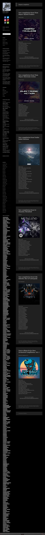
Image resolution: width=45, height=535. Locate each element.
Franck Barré (4, 330)
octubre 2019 (4, 199)
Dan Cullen (4, 268)
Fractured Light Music (5, 329)
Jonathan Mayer (4, 368)
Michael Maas (4, 394)
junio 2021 (4, 171)
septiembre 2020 (5, 183)
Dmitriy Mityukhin (5, 286)
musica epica (6, 405)
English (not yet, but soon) (6, 30)
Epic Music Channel (5, 111)
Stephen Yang (4, 490)
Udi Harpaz (8, 521)
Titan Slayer (4, 509)
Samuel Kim (5, 471)
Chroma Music (4, 259)
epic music (25, 66)
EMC (7, 105)
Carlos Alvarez (5, 247)
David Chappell (4, 277)
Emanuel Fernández (5, 295)
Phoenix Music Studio (5, 437)
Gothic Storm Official (6, 117)
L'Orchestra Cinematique (6, 376)
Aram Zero (4, 238)
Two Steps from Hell (6, 520)
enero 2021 (4, 178)
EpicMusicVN (5, 311)
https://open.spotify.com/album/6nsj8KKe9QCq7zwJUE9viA (29, 398)
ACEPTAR (22, 534)
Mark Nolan (4, 387)
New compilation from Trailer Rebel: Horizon (29, 138)
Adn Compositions (8, 219)
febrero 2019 (4, 210)
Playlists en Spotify (5, 43)
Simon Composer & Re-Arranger (6, 479)
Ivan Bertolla (8, 357)
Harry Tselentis (4, 348)
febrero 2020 (4, 193)
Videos (3, 94)
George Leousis (4, 337)
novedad (6, 131)
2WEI (4, 218)
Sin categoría (4, 93)
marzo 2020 (4, 192)
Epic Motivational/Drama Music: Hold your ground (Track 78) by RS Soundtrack (6, 83)
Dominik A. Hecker (5, 288)
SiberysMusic (4, 477)
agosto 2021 (4, 168)
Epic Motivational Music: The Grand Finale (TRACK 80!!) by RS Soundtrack (6, 75)
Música (4, 89)
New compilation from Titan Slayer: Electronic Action (28, 76)
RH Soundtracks (4, 458)
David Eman (4, 278)
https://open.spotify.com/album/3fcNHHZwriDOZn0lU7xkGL (29, 333)
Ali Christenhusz (4, 228)
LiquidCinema (5, 378)
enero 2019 (4, 212)
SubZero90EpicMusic (5, 147)
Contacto (4, 45)
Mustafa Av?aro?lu (5, 408)
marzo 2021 (4, 175)
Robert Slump (4, 459)
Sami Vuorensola (5, 469)
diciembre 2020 (5, 179)
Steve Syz (8, 491)
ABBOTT (4, 219)
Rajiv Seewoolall (4, 136)
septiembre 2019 (5, 200)
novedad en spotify (6, 419)
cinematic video (5, 260)
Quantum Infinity (5, 448)
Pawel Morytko (8, 427)
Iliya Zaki (4, 350)
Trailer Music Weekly (6, 150)
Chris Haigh (8, 251)
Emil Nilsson (7, 296)
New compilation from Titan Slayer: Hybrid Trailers (28, 13)
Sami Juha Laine (5, 468)
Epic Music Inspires (5, 308)
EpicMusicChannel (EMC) (6, 306)
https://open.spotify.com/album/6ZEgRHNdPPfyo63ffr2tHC (29, 120)
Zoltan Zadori (7, 531)
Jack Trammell (7, 359)
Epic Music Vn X (5, 312)
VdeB (25, 65)
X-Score (4, 529)
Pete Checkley (4, 429)
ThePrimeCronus (5, 148)
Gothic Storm (5, 116)
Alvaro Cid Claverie (5, 229)
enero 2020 (4, 195)
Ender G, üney (5, 297)
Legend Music (4, 377)
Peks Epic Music (4, 428)
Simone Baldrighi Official (5, 480)
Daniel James (4, 269)
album (5, 103)
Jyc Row (28, 406)
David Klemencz (5, 279)
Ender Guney (6, 106)
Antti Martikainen (5, 237)
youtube (6, 152)
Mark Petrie (8, 387)
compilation (22, 66)
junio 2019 (4, 205)
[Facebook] (5, 17)
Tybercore (4, 521)
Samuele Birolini (5, 470)
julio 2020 (4, 186)
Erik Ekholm (7, 319)
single (5, 144)
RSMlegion (5, 141)
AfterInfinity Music (5, 102)
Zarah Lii (4, 531)
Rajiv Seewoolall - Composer (6, 73)
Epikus (4, 319)
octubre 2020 (4, 182)
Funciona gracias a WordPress (23, 413)
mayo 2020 (4, 189)
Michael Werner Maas (5, 396)
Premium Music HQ (5, 447)
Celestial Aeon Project (5, 250)
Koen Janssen (4, 375)
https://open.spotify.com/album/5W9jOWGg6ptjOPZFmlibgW (29, 58)
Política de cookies (5, 42)
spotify (5, 146)
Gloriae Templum (5, 339)
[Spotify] (8, 23)
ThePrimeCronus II (5, 500)
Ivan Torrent (8, 358)
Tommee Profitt (4, 510)
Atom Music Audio (5, 240)
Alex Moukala (8, 227)
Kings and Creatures (5, 374)
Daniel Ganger (8, 268)
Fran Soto (8, 330)
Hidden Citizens (4, 349)
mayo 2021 (4, 172)
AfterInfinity (4, 101)
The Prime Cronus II (5, 499)
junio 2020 (4, 188)
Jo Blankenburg (5, 367)
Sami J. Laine (4, 467)
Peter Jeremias (5, 430)
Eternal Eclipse (4, 320)
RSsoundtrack (4, 142)
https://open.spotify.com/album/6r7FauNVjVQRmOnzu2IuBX (29, 259)
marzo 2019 (4, 209)
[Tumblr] (5, 23)
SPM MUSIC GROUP (6, 145)
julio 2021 (4, 169)
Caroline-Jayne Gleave (5, 248)
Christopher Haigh (5, 258)
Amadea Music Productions (6, 230)
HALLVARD (4, 347)
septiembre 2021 (5, 166)
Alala (8, 102)
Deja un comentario (29, 129)
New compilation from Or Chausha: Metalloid (27, 211)
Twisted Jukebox (5, 519)
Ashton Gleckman (5, 239)
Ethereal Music (4, 321)
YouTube (4, 96)
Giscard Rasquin (5, 338)
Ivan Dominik (4, 358)
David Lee (9, 279)
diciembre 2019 (5, 196)
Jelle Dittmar (4, 365)
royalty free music (6, 140)
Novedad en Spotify (35, 65)
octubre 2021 (4, 165)
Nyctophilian (4, 420)
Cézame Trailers (5, 267)
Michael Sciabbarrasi (5, 395)
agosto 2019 (4, 202)
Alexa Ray (4, 227)
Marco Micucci (4, 385)
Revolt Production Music (5, 457)
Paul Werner (4, 427)
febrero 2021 (4, 176)
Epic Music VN (5, 310)
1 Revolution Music (5, 217)
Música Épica (6, 11)
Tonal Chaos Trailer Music (6, 511)
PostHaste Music (5, 446)
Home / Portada (5, 39)
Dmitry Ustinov (4, 287)
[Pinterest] (8, 20)
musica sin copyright (6, 407)
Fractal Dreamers (5, 328)
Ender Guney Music (6, 107)
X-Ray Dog (7, 528)
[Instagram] (5, 20)
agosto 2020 (4, 185)
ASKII (8, 239)
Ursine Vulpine (8, 522)
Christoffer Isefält (5, 257)
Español (4, 28)
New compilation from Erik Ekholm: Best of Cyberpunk (28, 277)
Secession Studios (5, 143)
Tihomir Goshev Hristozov (5, 507)
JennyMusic (8, 365)
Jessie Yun (4, 366)
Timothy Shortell (5, 508)
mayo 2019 (4, 206)
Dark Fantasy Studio (5, 276)
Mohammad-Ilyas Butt (6, 66)
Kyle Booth (9, 375)
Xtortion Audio (7, 529)
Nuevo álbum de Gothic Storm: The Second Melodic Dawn (6, 56)
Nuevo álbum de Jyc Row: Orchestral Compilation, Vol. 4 (29, 351)
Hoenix (8, 349)
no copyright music (6, 417)
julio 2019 (4, 203)
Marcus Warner (5, 386)
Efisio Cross (4, 105)
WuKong (4, 528)
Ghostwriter (9, 337)
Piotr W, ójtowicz (4, 439)
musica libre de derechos (6, 406)
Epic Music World (6, 115)
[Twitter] (8, 17)
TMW (4, 149)
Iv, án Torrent (4, 357)
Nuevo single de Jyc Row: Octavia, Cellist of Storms (6, 71)
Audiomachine (5, 104)
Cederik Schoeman (5, 249)
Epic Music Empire (5, 307)
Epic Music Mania (5, 309)
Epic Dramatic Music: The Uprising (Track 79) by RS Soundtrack (6, 79)
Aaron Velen (7, 218)
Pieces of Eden (4, 438)
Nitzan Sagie (4, 416)
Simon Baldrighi (5, 478)
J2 (4, 359)
